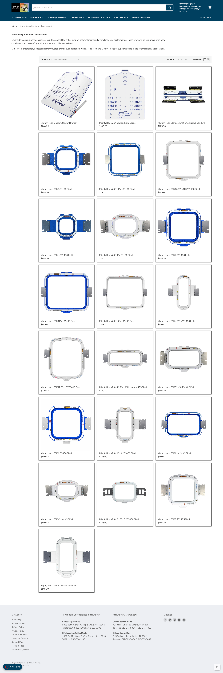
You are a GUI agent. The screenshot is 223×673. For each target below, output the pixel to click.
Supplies (36, 17)
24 (178, 59)
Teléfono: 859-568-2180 (73, 639)
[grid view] (205, 59)
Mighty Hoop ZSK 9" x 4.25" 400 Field (117, 453)
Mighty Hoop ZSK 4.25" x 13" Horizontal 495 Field (123, 387)
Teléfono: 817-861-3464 (124, 639)
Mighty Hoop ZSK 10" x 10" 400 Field (117, 189)
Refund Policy (17, 627)
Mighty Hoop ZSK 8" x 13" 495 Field (175, 453)
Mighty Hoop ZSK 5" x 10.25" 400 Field (176, 387)
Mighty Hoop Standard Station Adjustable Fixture (181, 123)
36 (182, 59)
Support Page (17, 642)
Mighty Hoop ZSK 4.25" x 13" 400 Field (176, 321)
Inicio (14, 26)
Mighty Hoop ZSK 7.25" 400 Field (174, 255)
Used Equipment (56, 17)
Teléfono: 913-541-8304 (124, 628)
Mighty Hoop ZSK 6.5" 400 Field (56, 453)
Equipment (18, 17)
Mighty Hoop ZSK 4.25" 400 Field (57, 255)
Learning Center (98, 17)
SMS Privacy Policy (20, 649)
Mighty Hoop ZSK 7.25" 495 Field (174, 519)
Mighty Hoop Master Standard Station (59, 123)
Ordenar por (46, 59)
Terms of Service (19, 634)
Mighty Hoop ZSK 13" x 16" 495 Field (116, 321)
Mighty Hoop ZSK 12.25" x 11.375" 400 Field (179, 189)
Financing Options (19, 638)
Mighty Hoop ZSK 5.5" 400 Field (56, 189)
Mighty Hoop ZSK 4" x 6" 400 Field (116, 255)
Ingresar (205, 17)
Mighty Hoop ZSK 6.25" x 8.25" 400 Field (119, 519)
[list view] (208, 59)
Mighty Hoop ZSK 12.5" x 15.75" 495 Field (60, 387)
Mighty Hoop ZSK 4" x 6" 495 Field (57, 519)
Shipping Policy (18, 623)
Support (77, 17)
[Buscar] (169, 7)
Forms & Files (17, 646)
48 (186, 59)
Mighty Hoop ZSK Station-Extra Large (117, 123)
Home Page (16, 619)
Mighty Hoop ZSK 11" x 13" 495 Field (58, 321)
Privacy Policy (17, 631)
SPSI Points (121, 17)
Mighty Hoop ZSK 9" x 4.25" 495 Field (59, 585)
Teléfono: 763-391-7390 (73, 628)
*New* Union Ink (141, 17)
